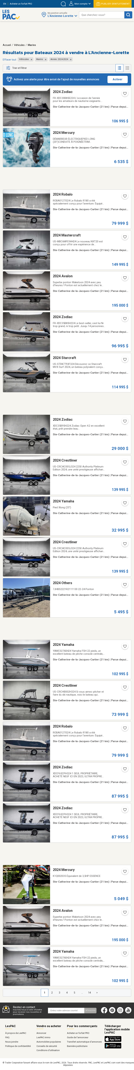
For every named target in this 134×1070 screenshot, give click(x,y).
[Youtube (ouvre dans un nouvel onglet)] (129, 1012)
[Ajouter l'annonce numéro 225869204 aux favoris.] (124, 954)
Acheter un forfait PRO (78, 1033)
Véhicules (19, 45)
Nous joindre (11, 1041)
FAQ (7, 1037)
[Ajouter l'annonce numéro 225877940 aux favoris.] (124, 770)
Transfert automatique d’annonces (84, 1041)
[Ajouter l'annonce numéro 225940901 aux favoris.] (124, 197)
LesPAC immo (43, 1037)
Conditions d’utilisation (48, 1050)
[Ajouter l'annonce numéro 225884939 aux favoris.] (124, 647)
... (82, 992)
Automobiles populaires (48, 1041)
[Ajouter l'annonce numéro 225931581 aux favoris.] (124, 279)
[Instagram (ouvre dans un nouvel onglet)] (120, 1012)
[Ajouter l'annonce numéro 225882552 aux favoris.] (124, 585)
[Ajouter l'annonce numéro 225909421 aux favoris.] (124, 504)
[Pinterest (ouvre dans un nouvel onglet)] (112, 1012)
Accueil (7, 45)
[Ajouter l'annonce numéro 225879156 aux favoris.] (124, 872)
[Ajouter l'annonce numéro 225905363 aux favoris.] (124, 545)
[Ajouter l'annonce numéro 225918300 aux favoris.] (124, 422)
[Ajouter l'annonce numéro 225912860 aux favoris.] (124, 463)
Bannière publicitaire (77, 1046)
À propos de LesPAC (15, 1033)
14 (89, 992)
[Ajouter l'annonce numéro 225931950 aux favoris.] (124, 319)
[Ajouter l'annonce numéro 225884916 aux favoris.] (124, 688)
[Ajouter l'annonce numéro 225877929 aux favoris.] (124, 810)
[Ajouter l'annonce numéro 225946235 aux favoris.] (124, 94)
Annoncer (41, 1033)
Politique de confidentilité (18, 1046)
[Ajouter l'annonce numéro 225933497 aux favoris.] (124, 238)
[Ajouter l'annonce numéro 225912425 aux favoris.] (124, 360)
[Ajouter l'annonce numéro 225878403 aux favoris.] (124, 729)
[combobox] (101, 14)
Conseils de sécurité (46, 1046)
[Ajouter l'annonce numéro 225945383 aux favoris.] (124, 135)
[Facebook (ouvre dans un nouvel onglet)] (104, 1012)
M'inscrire (90, 1010)
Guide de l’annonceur (77, 1037)
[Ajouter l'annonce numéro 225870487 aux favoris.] (124, 913)
